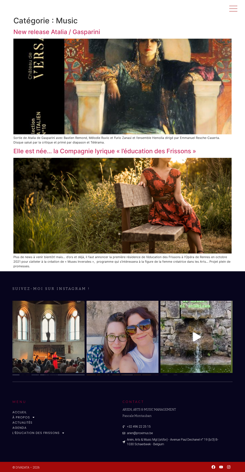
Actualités (22, 422)
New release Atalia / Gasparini (56, 32)
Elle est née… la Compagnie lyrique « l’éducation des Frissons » (104, 151)
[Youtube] (221, 467)
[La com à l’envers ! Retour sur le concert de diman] (48, 337)
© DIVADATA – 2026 (26, 467)
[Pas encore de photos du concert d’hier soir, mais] (123, 337)
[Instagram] (229, 467)
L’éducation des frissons (36, 433)
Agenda (19, 428)
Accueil (19, 412)
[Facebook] (213, 467)
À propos (21, 417)
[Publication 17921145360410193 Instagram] (196, 337)
